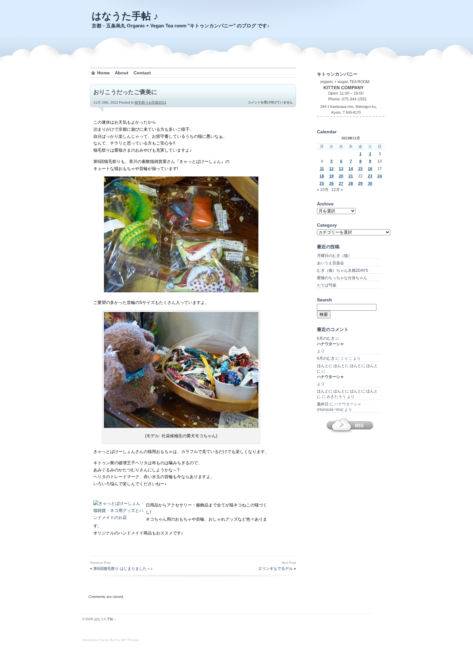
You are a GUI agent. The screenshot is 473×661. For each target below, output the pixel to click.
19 (331, 176)
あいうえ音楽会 (330, 263)
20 (341, 176)
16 (370, 168)
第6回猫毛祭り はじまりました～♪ (123, 568)
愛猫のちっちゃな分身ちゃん (342, 278)
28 (350, 183)
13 (341, 168)
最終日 (323, 404)
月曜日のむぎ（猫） (334, 255)
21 (350, 176)
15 (360, 168)
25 (322, 183)
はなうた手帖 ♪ (125, 16)
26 (331, 183)
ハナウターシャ (330, 344)
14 (350, 168)
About (121, 72)
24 (379, 176)
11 (322, 168)
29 (360, 183)
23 (370, 176)
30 (370, 183)
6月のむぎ (326, 338)
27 (341, 183)
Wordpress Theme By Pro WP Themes (110, 640)
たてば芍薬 (326, 285)
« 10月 (323, 189)
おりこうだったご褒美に (125, 92)
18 (322, 176)
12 (331, 168)
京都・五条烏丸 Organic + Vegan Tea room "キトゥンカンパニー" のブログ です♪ (181, 25)
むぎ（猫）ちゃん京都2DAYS (342, 270)
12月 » (337, 189)
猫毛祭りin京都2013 (150, 102)
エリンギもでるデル (275, 568)
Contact (142, 72)
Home (103, 72)
